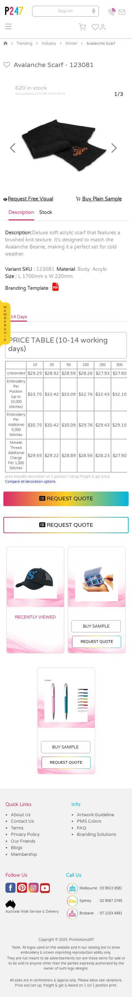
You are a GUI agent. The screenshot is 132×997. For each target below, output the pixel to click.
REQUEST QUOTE (69, 498)
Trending (24, 43)
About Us (20, 815)
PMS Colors (89, 821)
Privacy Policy (25, 834)
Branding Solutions (96, 834)
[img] (55, 287)
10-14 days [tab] (15, 317)
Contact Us (22, 821)
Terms (17, 828)
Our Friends (23, 841)
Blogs (16, 847)
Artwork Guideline (95, 815)
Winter (71, 43)
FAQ (81, 828)
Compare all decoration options (30, 482)
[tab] (21, 215)
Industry (49, 43)
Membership (24, 854)
